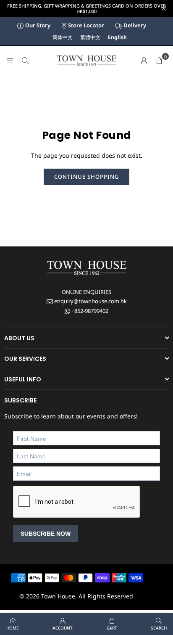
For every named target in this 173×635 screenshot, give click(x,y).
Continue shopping (86, 176)
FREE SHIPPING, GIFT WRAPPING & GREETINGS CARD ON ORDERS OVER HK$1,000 (86, 8)
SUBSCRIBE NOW (46, 533)
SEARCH (159, 628)
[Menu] (10, 60)
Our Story (37, 25)
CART (112, 628)
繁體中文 (90, 37)
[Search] (25, 60)
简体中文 (62, 37)
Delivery (134, 25)
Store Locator (86, 25)
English (117, 37)
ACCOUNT (62, 628)
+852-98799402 (89, 311)
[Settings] (144, 60)
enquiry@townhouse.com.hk (90, 301)
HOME (12, 628)
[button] (159, 60)
